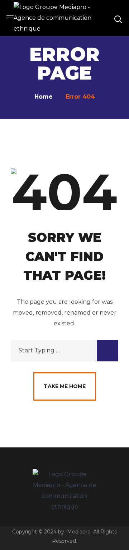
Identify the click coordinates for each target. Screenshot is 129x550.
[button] (118, 18)
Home (43, 96)
